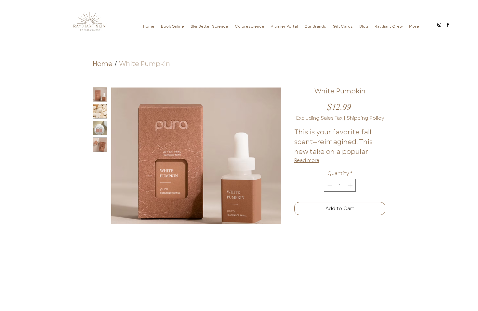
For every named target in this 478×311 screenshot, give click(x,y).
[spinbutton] (340, 185)
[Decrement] (329, 185)
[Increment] (350, 185)
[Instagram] (439, 24)
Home (103, 64)
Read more (306, 160)
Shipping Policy (365, 118)
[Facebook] (447, 24)
